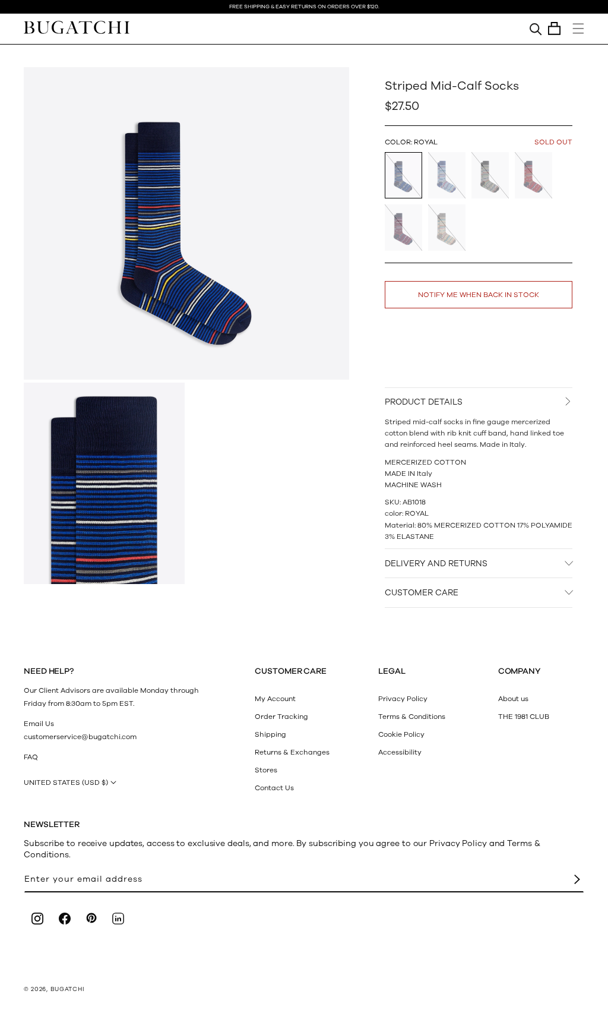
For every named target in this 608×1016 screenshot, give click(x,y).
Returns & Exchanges (292, 752)
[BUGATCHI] (76, 27)
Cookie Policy (401, 734)
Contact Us (274, 788)
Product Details (424, 402)
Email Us (39, 723)
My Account (275, 698)
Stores (266, 770)
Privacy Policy (403, 698)
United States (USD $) (66, 782)
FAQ (31, 757)
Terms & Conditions (411, 716)
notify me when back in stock (478, 294)
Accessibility (400, 752)
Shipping (270, 734)
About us (513, 698)
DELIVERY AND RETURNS (436, 563)
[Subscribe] (577, 879)
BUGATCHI (67, 989)
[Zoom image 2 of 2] (104, 483)
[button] (554, 28)
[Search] (536, 28)
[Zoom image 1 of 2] (186, 223)
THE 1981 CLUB (523, 716)
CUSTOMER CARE (421, 592)
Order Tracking (281, 716)
